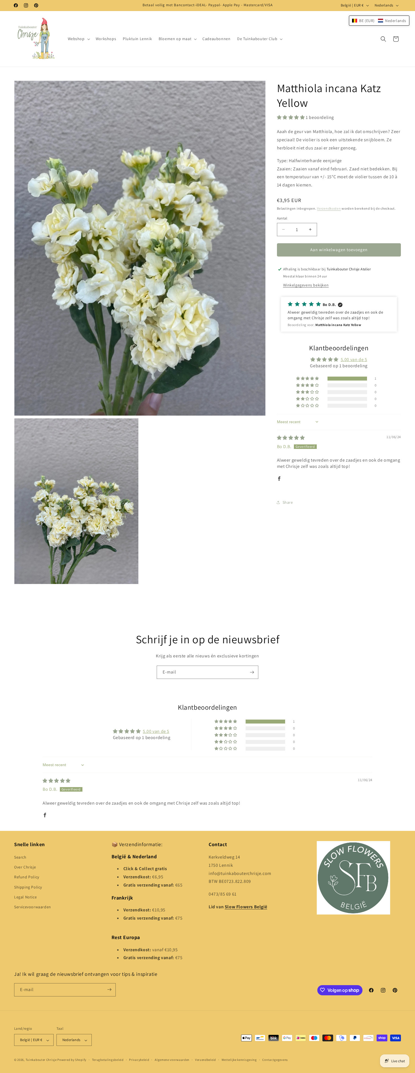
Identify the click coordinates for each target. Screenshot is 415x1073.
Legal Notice (25, 897)
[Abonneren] (252, 672)
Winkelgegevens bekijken (306, 285)
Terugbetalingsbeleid (108, 1060)
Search (20, 857)
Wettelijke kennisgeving (239, 1060)
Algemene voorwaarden (172, 1060)
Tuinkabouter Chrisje (42, 1060)
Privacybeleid (139, 1060)
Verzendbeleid (205, 1060)
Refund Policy (26, 877)
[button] (78, 39)
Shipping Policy (28, 887)
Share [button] (288, 502)
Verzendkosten (329, 208)
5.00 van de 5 (354, 359)
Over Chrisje (25, 867)
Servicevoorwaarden (32, 907)
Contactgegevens (275, 1060)
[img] (291, 438)
